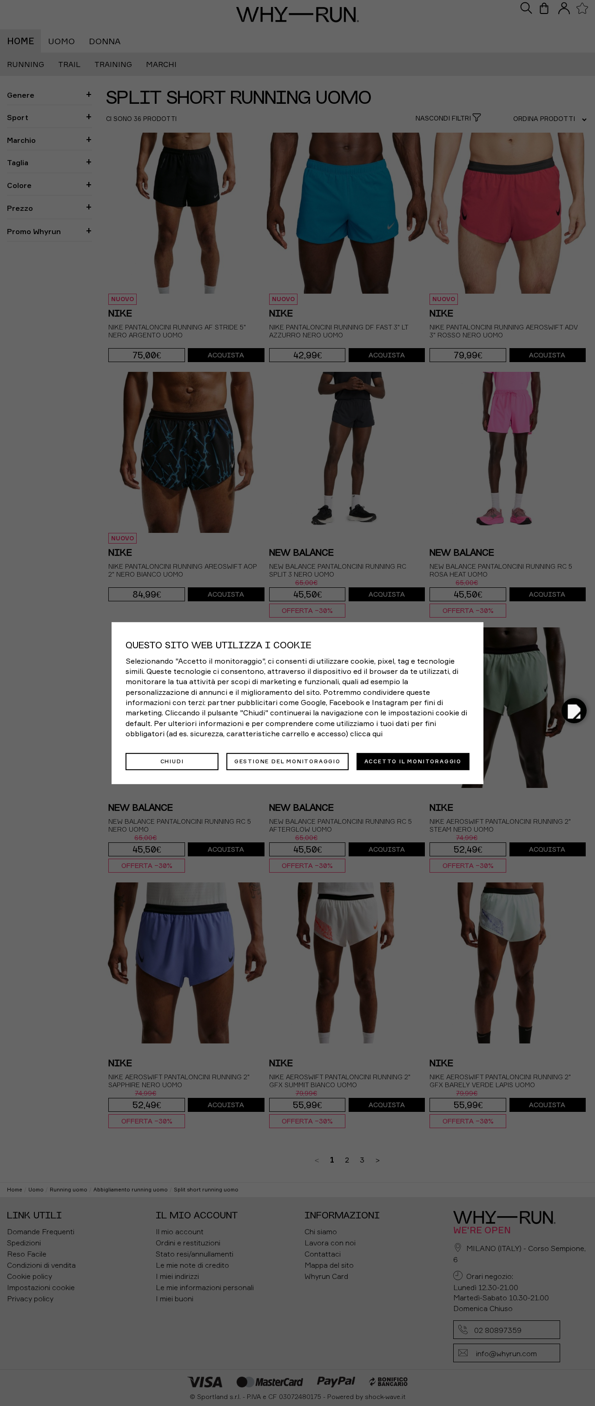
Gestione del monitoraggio (287, 761)
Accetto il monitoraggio (413, 761)
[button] (574, 710)
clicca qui (366, 733)
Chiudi (172, 761)
